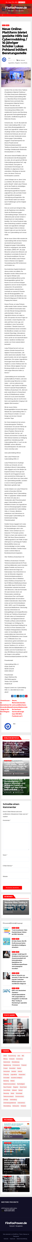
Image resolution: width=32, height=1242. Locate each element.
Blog (4, 25)
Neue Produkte (7, 1087)
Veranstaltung (7, 1106)
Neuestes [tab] (7, 923)
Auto (19, 1055)
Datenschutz (7, 1062)
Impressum (12, 1238)
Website (5, 876)
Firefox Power (19, 755)
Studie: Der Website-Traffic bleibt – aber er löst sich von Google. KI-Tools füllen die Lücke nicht (15, 766)
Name (5, 855)
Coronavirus (19, 1059)
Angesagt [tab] (19, 923)
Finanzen (23, 1065)
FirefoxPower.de (16, 7)
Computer (11, 1059)
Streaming (6, 1093)
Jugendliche (11, 63)
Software (14, 1090)
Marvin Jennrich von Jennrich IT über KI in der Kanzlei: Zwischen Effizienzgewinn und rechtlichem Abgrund (15, 902)
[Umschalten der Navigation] (17, 15)
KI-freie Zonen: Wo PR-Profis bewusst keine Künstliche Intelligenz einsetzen (15, 1148)
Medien (12, 1080)
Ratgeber (17, 63)
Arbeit (5, 1055)
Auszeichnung (12, 1055)
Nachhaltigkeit (21, 1084)
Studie (12, 1093)
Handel (19, 1068)
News (7, 25)
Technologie (19, 1093)
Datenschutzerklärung (22, 1238)
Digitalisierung (7, 1065)
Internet (23, 60)
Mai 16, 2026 (9, 912)
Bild (19, 60)
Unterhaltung (13, 1099)
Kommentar (6, 820)
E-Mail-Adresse (8, 865)
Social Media (24, 63)
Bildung (5, 1059)
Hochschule (7, 1071)
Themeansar (16, 1236)
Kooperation (22, 1074)
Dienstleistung (15, 1062)
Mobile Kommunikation (9, 1084)
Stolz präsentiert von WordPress (11, 1234)
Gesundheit (12, 1068)
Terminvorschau (19, 1096)
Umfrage (6, 1099)
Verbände (23, 1106)
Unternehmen (21, 1102)
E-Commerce (16, 1065)
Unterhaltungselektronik (10, 1102)
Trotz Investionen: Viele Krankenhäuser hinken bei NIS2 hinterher (15, 1131)
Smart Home (23, 1087)
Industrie (13, 1071)
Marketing (6, 1080)
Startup (20, 1090)
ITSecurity (6, 1074)
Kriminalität (6, 1077)
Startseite (6, 1238)
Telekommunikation (9, 1096)
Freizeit (5, 1068)
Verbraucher (16, 1106)
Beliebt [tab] (13, 923)
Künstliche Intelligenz (16, 1077)
